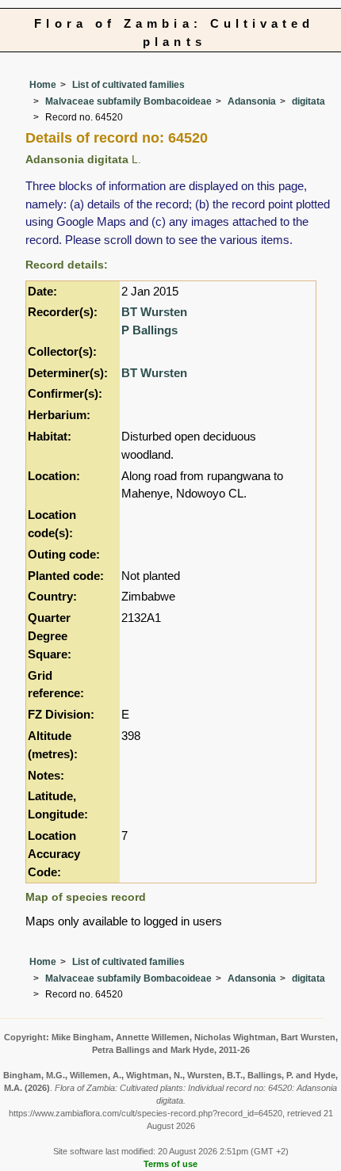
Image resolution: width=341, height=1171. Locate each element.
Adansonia (252, 101)
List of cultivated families (128, 84)
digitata (308, 101)
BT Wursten (154, 311)
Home (42, 84)
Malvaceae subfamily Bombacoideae (128, 101)
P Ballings (149, 330)
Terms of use (170, 1164)
